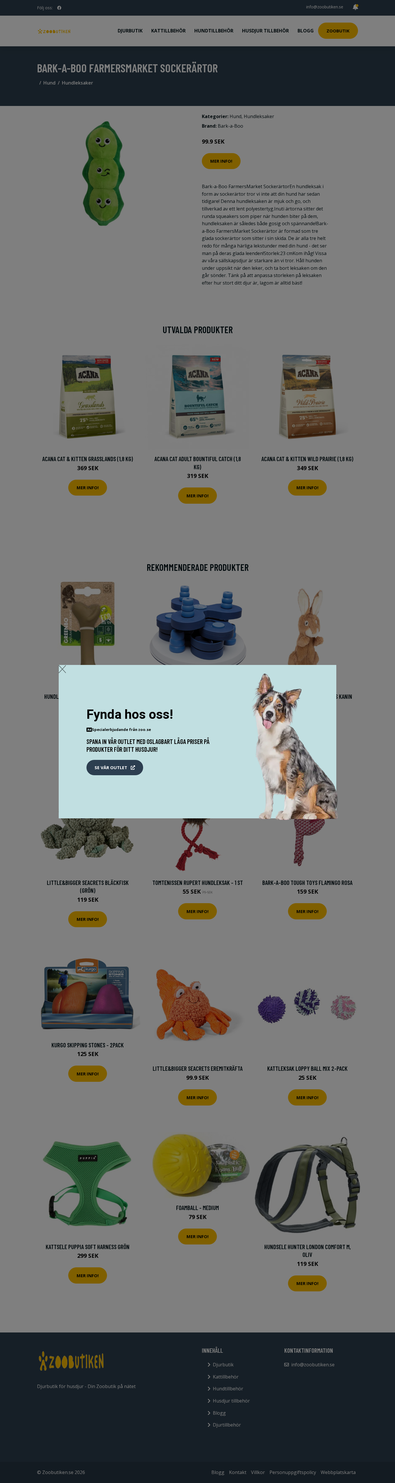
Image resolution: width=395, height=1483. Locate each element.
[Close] (62, 669)
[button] (114, 768)
